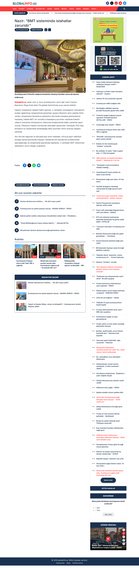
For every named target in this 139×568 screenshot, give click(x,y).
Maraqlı (86, 9)
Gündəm (30, 9)
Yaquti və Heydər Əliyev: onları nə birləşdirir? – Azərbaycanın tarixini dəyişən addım (54, 305)
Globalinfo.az (20, 102)
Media (78, 9)
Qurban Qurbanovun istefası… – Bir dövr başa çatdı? (48, 283)
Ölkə (14, 9)
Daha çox (108, 480)
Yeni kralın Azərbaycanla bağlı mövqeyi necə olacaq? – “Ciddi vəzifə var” (41, 13)
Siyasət (22, 9)
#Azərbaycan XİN (22, 185)
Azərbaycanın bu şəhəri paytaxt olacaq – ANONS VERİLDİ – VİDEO (53, 293)
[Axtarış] (124, 8)
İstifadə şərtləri (77, 563)
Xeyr (98, 510)
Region (64, 9)
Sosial (49, 9)
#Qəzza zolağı (58, 185)
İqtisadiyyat (40, 9)
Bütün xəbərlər (108, 488)
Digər (93, 9)
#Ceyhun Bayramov (41, 185)
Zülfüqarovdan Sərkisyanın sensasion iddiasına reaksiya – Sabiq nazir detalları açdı (100, 13)
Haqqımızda (60, 563)
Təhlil (71, 9)
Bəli (98, 508)
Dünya (56, 9)
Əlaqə (68, 563)
